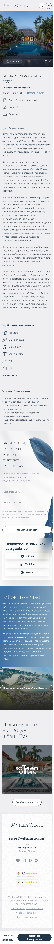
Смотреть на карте (35, 92)
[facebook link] (30, 860)
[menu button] (49, 6)
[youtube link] (18, 860)
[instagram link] (24, 860)
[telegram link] (36, 860)
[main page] (15, 5)
